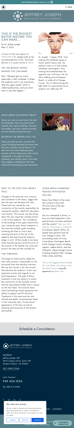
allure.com (59, 271)
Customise (12, 420)
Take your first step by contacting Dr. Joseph (56, 225)
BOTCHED (7, 57)
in (14, 400)
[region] (25, 412)
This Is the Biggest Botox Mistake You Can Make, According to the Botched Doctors (57, 265)
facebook (4, 400)
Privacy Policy (43, 424)
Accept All (37, 420)
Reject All (25, 420)
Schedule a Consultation (37, 328)
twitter (9, 400)
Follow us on (45, 2)
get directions (11, 368)
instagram (20, 400)
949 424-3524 (12, 381)
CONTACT (57, 409)
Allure (30, 62)
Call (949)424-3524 (29, 2)
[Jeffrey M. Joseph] (3, 7)
